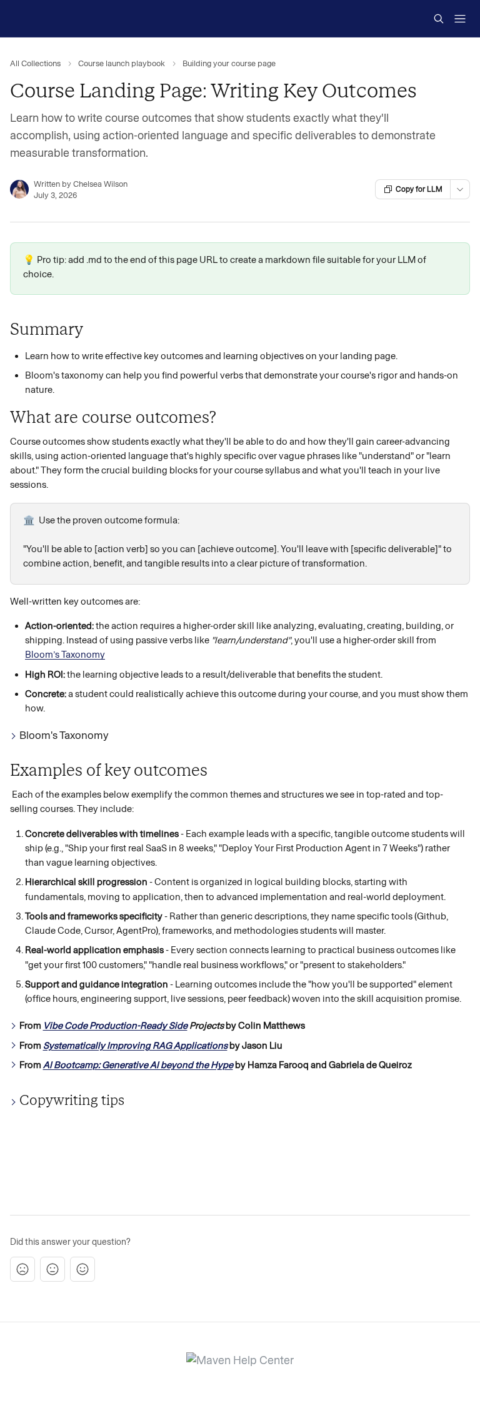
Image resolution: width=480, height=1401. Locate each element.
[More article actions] (460, 189)
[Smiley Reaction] (82, 1269)
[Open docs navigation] (460, 19)
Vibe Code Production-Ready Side (115, 1025)
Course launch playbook (121, 63)
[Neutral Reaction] (52, 1269)
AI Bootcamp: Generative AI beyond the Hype (138, 1065)
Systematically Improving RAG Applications (135, 1045)
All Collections (35, 63)
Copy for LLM (419, 189)
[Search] (439, 19)
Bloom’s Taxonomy (65, 654)
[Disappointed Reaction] (22, 1269)
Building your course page (229, 63)
